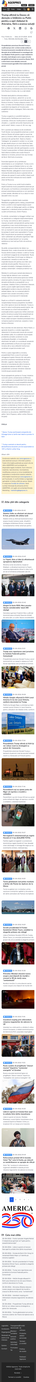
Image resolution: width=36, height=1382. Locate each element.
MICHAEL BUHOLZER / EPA (17, 39)
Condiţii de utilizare (18, 483)
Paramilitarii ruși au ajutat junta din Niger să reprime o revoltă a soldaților (17, 791)
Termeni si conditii (14, 1377)
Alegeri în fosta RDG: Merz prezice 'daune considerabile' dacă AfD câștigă (17, 607)
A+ (29, 41)
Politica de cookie (23, 1350)
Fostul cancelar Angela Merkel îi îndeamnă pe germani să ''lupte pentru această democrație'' (18, 1241)
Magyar (24, 5)
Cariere (4, 1345)
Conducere (5, 1329)
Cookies (26, 1377)
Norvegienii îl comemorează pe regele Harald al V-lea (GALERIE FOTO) (18, 836)
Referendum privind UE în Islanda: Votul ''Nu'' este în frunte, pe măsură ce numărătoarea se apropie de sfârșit (18, 1160)
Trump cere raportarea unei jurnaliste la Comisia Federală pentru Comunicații (18, 653)
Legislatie (5, 1326)
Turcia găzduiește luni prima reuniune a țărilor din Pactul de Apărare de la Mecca (18, 883)
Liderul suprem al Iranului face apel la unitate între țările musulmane (17, 1113)
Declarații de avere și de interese (6, 1337)
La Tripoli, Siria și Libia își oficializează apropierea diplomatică (18, 560)
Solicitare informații (13, 1343)
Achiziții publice (13, 1338)
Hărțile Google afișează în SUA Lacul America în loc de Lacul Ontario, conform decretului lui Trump (18, 699)
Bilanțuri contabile (13, 1332)
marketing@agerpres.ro (19, 490)
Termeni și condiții (23, 1342)
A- (22, 41)
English (31, 5)
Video (19, 9)
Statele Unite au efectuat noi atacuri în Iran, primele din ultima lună (18, 514)
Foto (13, 9)
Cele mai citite (13, 1235)
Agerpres (15, 1367)
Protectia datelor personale (23, 1336)
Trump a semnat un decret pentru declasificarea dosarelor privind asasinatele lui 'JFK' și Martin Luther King (18, 447)
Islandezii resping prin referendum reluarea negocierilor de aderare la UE (17, 1021)
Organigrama (6, 1332)
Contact (4, 1349)
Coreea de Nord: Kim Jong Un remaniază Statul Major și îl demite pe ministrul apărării (17, 1255)
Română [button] (17, 1373)
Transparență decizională (15, 1327)
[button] (32, 9)
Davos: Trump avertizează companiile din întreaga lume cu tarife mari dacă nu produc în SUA (18, 434)
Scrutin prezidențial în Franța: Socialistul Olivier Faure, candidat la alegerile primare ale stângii (18, 929)
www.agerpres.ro (26, 458)
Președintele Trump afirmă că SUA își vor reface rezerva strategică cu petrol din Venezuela (18, 745)
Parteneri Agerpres (23, 1358)
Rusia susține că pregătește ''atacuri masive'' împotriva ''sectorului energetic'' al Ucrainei (18, 1067)
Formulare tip (14, 1349)
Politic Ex (8, 37)
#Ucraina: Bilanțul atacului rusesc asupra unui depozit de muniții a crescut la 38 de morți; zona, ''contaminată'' (17, 977)
